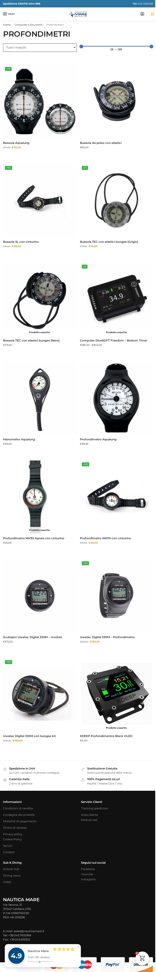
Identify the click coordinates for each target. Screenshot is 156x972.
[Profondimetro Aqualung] (114, 393)
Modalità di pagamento (19, 811)
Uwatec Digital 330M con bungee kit (29, 726)
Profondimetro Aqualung (97, 433)
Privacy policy (12, 824)
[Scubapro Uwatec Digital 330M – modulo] (39, 588)
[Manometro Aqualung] (39, 393)
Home (7, 24)
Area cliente (88, 804)
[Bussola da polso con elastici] (114, 101)
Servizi (7, 835)
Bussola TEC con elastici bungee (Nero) (31, 336)
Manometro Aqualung (19, 433)
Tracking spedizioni (93, 798)
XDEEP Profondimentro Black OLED (105, 726)
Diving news (11, 865)
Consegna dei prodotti (19, 804)
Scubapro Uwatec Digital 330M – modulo (32, 628)
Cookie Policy (12, 829)
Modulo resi (88, 810)
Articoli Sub (11, 859)
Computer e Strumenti (29, 24)
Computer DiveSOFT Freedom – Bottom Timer (112, 336)
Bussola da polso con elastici (99, 141)
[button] (148, 14)
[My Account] (139, 14)
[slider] (80, 46)
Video (7, 872)
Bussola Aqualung (16, 141)
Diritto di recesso (15, 817)
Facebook (87, 859)
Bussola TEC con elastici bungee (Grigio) (108, 239)
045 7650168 (140, 3)
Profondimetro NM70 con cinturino (104, 531)
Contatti (9, 842)
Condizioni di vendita (18, 798)
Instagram (87, 869)
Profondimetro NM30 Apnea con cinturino (33, 531)
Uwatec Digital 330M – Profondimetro (106, 628)
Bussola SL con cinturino (21, 239)
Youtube (86, 864)
